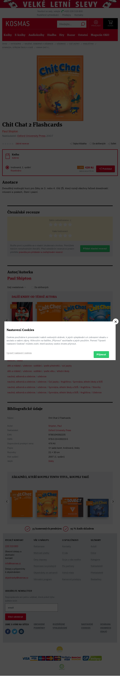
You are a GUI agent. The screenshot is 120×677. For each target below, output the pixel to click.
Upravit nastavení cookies (19, 352)
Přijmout (101, 354)
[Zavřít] (116, 321)
